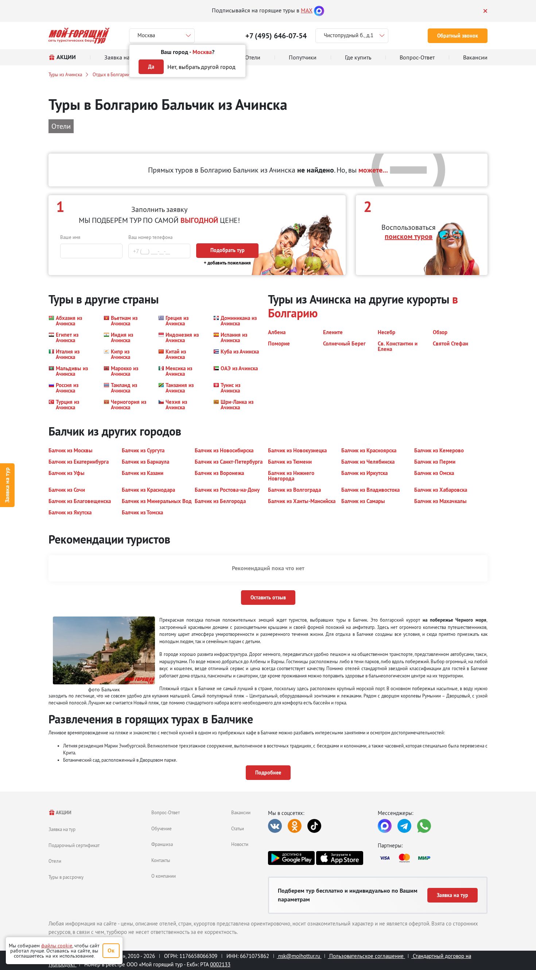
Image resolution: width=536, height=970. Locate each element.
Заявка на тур (7, 485)
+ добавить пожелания (227, 263)
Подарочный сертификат (74, 845)
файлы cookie (56, 945)
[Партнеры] (433, 858)
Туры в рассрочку (65, 877)
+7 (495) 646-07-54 (276, 35)
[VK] (275, 826)
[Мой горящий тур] (78, 35)
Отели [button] (61, 126)
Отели (54, 861)
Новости (239, 844)
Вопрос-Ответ (165, 812)
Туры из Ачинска (65, 74)
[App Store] (339, 858)
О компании (163, 876)
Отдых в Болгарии (111, 74)
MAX (306, 10)
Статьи (237, 828)
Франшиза (162, 844)
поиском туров (408, 236)
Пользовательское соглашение (366, 955)
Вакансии (240, 812)
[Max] (319, 10)
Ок (111, 950)
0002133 (220, 964)
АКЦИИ (63, 812)
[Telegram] (404, 826)
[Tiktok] (314, 826)
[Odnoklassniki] (295, 826)
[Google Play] (291, 858)
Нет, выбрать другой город (201, 66)
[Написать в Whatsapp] (424, 826)
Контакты (160, 860)
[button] (71, 320)
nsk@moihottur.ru (299, 955)
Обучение (161, 828)
